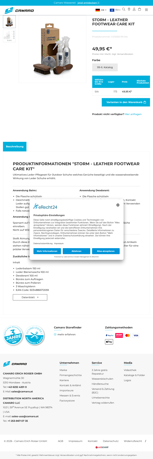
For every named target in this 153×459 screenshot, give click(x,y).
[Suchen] (124, 9)
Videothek (130, 370)
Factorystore (67, 400)
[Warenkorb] (139, 9)
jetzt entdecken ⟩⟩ (88, 2)
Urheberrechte (101, 397)
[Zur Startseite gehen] (19, 10)
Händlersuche (100, 383)
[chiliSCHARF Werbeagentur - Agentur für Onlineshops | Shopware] (102, 447)
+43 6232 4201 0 (17, 387)
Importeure (67, 390)
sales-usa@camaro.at (25, 416)
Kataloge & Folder (134, 375)
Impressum (75, 441)
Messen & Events (70, 395)
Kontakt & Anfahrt (70, 385)
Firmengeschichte (71, 375)
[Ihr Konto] (134, 9)
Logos (127, 380)
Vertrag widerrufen (103, 402)
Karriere (64, 380)
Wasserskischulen (102, 378)
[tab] (14, 146)
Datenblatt (28, 297)
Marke (63, 370)
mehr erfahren (67, 334)
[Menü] (146, 9)
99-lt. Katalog (105, 67)
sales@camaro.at (22, 391)
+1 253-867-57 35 (18, 420)
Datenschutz (110, 441)
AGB (60, 441)
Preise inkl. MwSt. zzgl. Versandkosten (112, 54)
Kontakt (93, 441)
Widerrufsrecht (133, 441)
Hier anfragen (133, 114)
